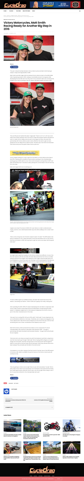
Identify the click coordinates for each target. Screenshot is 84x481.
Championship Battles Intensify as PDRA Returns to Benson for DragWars (12, 435)
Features (18, 11)
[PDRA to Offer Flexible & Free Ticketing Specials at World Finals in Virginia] (71, 447)
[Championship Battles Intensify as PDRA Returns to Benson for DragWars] (12, 425)
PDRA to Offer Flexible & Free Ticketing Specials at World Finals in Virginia (71, 457)
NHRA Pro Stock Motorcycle (9, 19)
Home (5, 11)
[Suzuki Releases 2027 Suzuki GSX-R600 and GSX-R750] (52, 425)
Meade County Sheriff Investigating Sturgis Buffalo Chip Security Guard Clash (11, 458)
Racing (11, 11)
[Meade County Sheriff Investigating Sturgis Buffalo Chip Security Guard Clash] (12, 447)
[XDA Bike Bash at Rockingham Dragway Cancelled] (71, 425)
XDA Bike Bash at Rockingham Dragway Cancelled (71, 435)
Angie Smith (11, 383)
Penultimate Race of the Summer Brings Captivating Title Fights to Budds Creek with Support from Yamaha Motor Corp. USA (32, 458)
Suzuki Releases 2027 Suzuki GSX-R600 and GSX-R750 (51, 435)
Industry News (26, 11)
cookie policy (51, 478)
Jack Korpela (6, 33)
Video (33, 11)
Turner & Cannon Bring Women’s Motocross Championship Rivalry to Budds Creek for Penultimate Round (51, 458)
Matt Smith (16, 383)
